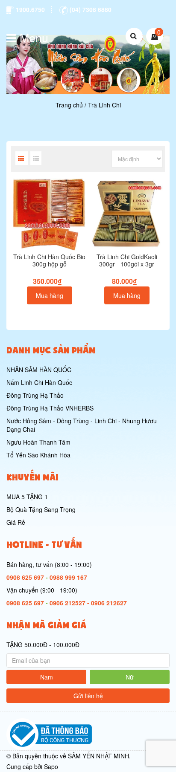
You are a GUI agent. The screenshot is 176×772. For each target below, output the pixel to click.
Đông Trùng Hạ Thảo (35, 395)
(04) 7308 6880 (89, 9)
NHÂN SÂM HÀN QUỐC (38, 369)
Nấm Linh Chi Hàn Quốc (39, 382)
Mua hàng (49, 295)
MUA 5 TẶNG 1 (27, 496)
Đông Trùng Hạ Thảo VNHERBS (50, 408)
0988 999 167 (68, 577)
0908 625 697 (25, 577)
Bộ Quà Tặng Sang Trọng (41, 509)
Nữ (130, 677)
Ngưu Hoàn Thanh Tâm (38, 442)
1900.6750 (29, 9)
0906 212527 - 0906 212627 (88, 603)
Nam (46, 677)
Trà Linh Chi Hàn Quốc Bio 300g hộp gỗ (49, 260)
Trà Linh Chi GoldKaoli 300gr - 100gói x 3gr (127, 260)
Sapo (51, 766)
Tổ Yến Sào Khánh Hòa (38, 455)
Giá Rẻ (15, 522)
